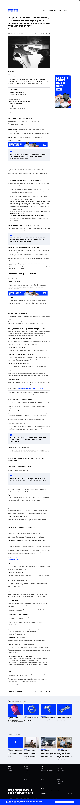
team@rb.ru (43, 793)
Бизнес (9, 71)
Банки (42, 772)
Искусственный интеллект (47, 770)
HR (41, 781)
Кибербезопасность (45, 777)
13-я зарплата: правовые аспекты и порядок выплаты (30, 388)
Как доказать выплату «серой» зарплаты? (19, 101)
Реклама (43, 768)
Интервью (66, 10)
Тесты (25, 779)
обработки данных (38, 801)
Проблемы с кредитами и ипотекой (18, 106)
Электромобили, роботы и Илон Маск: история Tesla (48, 718)
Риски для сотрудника (14, 99)
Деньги (13, 71)
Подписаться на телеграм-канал (16, 691)
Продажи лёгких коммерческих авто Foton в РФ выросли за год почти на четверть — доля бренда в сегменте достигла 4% (48, 753)
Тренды (59, 783)
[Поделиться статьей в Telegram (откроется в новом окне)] (41, 33)
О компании (10, 770)
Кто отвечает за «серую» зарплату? (18, 96)
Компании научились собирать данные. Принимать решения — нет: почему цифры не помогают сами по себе (15, 720)
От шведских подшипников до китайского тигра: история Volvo (31, 719)
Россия (58, 777)
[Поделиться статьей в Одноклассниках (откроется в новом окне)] (46, 33)
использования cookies (27, 801)
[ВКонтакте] (71, 793)
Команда (10, 768)
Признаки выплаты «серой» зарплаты (18, 94)
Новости (45, 10)
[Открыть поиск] (71, 10)
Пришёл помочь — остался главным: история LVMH (64, 718)
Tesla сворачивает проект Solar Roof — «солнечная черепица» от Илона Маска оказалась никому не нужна (15, 753)
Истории (51, 10)
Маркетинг (59, 768)
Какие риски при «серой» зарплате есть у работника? (22, 105)
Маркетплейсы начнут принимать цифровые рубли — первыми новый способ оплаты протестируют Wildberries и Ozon (64, 754)
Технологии (60, 781)
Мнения (55, 10)
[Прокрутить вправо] (71, 701)
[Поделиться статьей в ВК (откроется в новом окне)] (44, 33)
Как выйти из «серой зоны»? (16, 103)
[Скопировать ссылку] (49, 33)
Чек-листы (26, 777)
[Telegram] (68, 793)
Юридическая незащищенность (18, 108)
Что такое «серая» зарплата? (16, 92)
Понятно (64, 802)
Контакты (10, 772)
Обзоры (60, 10)
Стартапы (59, 779)
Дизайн (42, 779)
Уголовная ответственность (17, 112)
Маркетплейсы (60, 770)
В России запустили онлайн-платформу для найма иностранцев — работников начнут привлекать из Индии (30, 753)
